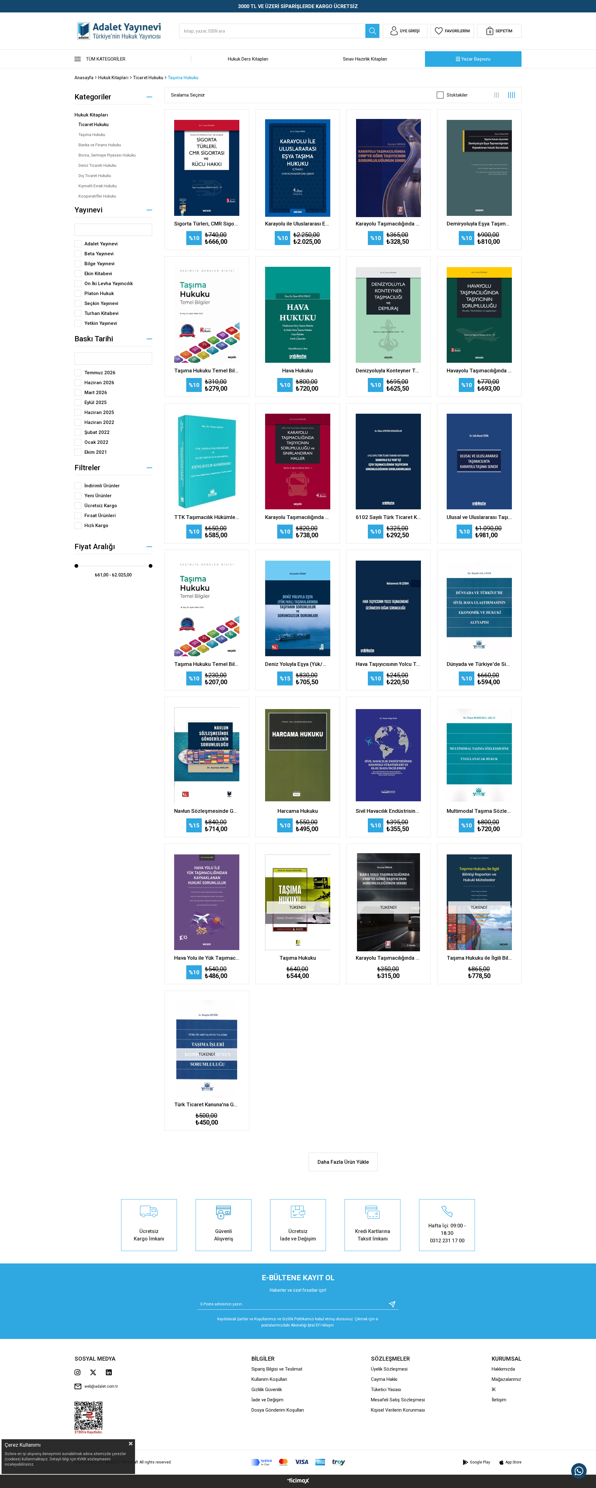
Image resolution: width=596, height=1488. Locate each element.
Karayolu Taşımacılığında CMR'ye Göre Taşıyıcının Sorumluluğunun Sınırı (388, 224)
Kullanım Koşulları (269, 1379)
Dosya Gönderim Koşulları (277, 1410)
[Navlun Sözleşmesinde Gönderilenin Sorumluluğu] (207, 755)
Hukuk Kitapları (91, 115)
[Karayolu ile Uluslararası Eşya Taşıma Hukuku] (298, 168)
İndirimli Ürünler (102, 486)
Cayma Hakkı (384, 1379)
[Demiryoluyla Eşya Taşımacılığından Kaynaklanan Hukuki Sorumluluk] (479, 168)
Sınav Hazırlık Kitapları (365, 59)
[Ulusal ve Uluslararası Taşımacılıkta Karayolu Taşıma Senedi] (479, 462)
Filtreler (87, 467)
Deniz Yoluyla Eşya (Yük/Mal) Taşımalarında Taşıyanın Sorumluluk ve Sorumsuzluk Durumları (298, 664)
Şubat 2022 (97, 432)
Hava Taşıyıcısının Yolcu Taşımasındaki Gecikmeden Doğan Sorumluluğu (388, 664)
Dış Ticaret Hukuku (95, 175)
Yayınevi (88, 210)
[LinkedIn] (109, 1372)
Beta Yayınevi (99, 254)
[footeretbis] (88, 1418)
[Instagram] (77, 1372)
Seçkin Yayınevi (101, 303)
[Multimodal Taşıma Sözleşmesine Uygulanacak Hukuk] (479, 755)
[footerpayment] (298, 1462)
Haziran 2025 (99, 412)
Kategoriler (92, 97)
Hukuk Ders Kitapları (248, 59)
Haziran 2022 (99, 422)
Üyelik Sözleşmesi (389, 1369)
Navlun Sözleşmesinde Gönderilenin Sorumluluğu (207, 811)
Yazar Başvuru (475, 59)
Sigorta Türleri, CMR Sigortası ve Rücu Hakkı (207, 224)
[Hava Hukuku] (298, 315)
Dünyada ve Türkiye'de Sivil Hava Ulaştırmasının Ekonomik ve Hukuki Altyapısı (479, 664)
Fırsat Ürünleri (100, 515)
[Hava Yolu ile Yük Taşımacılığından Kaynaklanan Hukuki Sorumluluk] (207, 902)
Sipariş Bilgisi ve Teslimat (276, 1369)
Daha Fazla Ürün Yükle (343, 1162)
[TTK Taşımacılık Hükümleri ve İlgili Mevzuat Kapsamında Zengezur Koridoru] (207, 462)
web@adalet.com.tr (101, 1386)
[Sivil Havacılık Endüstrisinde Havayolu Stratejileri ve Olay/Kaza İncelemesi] (388, 755)
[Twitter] (93, 1372)
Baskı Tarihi (93, 338)
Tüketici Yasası (386, 1389)
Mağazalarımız (506, 1379)
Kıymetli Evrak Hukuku (98, 186)
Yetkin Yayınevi (100, 323)
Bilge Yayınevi (99, 263)
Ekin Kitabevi (98, 273)
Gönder (390, 1304)
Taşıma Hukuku (92, 134)
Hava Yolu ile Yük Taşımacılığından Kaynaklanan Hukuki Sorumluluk (207, 958)
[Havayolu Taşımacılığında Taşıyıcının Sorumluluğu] (479, 315)
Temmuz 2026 (99, 372)
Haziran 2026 (99, 382)
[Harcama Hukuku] (298, 755)
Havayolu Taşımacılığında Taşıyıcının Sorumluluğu (479, 370)
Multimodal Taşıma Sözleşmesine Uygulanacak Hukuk (479, 811)
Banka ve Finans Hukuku (100, 145)
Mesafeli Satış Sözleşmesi (398, 1400)
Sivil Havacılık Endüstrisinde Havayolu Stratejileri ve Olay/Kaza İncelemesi (388, 811)
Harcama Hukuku (298, 811)
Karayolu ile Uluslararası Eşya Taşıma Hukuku (298, 224)
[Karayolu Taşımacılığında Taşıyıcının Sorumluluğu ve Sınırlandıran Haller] (298, 462)
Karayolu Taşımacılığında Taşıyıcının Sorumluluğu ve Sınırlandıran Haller (298, 517)
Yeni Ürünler (98, 495)
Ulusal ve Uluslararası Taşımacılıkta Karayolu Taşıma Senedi (479, 517)
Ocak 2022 (96, 442)
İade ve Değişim (267, 1400)
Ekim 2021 (95, 452)
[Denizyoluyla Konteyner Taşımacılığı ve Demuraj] (388, 315)
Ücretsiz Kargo (100, 505)
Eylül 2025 (95, 402)
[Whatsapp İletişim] (579, 1471)
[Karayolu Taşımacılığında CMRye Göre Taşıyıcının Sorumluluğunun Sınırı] (388, 168)
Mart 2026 (95, 392)
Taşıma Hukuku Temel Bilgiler (207, 370)
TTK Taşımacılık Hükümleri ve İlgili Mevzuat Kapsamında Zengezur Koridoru (207, 517)
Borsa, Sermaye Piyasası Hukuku (107, 155)
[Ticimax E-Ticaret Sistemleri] (298, 1481)
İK (494, 1389)
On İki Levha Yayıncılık (108, 283)
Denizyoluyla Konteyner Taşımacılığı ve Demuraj (388, 370)
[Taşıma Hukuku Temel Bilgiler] (207, 315)
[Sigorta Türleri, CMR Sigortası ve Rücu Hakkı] (207, 168)
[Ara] (372, 31)
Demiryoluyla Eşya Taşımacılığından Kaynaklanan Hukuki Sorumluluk (479, 224)
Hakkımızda (503, 1369)
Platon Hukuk (99, 293)
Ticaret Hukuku (94, 124)
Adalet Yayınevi (101, 244)
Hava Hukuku (297, 370)
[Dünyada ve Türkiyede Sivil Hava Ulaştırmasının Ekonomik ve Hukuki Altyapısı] (479, 608)
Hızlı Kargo (96, 525)
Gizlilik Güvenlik (266, 1389)
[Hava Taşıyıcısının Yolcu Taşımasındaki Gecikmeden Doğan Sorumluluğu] (388, 608)
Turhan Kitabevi (101, 313)
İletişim (499, 1400)
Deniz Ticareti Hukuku (97, 165)
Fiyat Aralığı (94, 546)
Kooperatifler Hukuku (97, 196)
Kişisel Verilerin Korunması (398, 1410)
